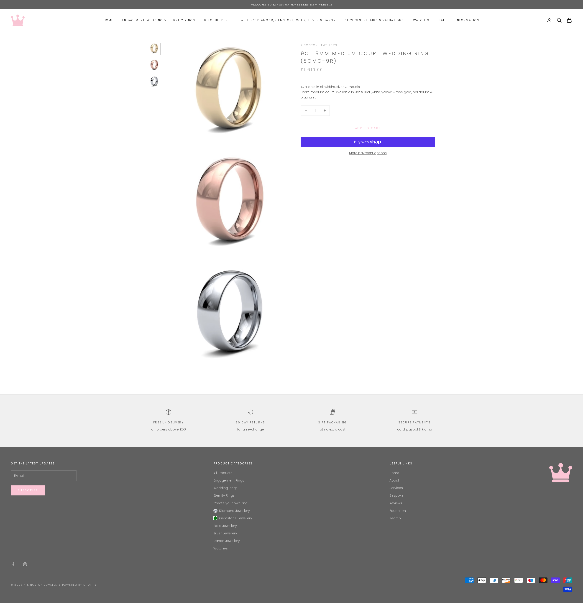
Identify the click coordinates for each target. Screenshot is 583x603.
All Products (222, 473)
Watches (421, 20)
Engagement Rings (228, 480)
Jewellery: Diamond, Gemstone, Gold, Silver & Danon (286, 20)
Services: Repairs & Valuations (374, 20)
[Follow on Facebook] (13, 564)
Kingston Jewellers (319, 45)
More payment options (368, 153)
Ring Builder (216, 20)
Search (395, 518)
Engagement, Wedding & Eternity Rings (158, 20)
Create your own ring (230, 503)
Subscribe (28, 490)
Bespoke (396, 495)
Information (467, 20)
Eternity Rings (224, 495)
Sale (443, 20)
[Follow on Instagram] (25, 564)
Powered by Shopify (79, 585)
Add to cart (368, 128)
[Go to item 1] (154, 49)
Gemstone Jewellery (235, 518)
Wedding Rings (225, 488)
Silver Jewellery (225, 533)
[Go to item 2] (154, 65)
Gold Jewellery (225, 525)
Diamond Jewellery (234, 510)
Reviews (395, 503)
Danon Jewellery (226, 541)
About (394, 480)
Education (397, 510)
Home (108, 20)
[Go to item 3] (154, 81)
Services (396, 488)
